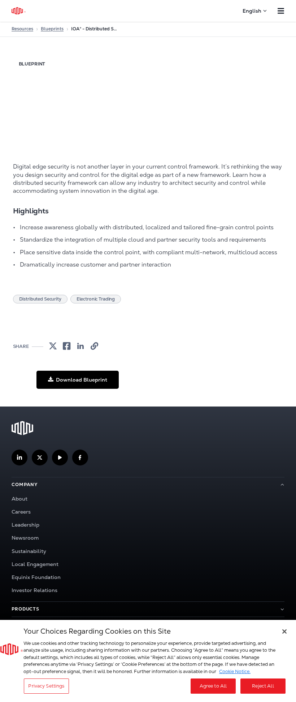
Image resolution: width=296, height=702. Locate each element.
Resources (22, 29)
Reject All (263, 686)
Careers (21, 512)
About (19, 498)
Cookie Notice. (235, 671)
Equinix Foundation (36, 577)
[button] (77, 379)
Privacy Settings (46, 686)
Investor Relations (34, 590)
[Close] (284, 631)
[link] (53, 346)
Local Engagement (35, 564)
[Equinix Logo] (19, 11)
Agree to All (213, 686)
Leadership (25, 525)
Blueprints (52, 29)
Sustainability (29, 551)
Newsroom (25, 538)
